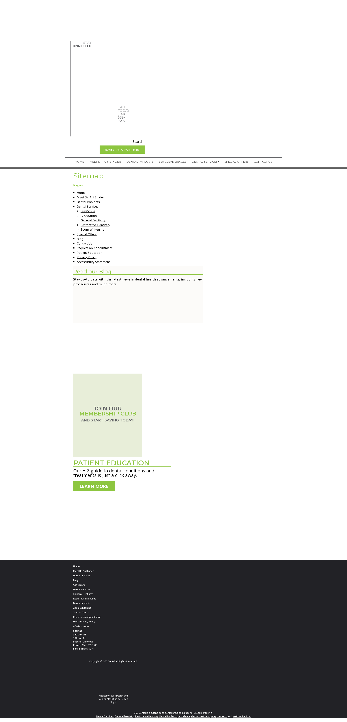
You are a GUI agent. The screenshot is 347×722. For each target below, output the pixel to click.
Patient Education (89, 252)
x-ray (213, 716)
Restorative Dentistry (95, 225)
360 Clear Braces (172, 161)
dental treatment (200, 716)
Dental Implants (139, 161)
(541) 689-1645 (89, 645)
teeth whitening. (242, 716)
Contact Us (263, 161)
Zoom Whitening (92, 229)
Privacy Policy (86, 257)
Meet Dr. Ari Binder (105, 161)
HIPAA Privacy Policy (84, 621)
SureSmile (88, 211)
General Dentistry (93, 220)
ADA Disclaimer (81, 626)
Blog (80, 239)
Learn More (94, 486)
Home (79, 161)
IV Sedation (89, 216)
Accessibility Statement (93, 262)
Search (138, 141)
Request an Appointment (122, 149)
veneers (222, 716)
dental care (184, 716)
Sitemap (77, 630)
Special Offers (236, 161)
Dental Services (205, 161)
